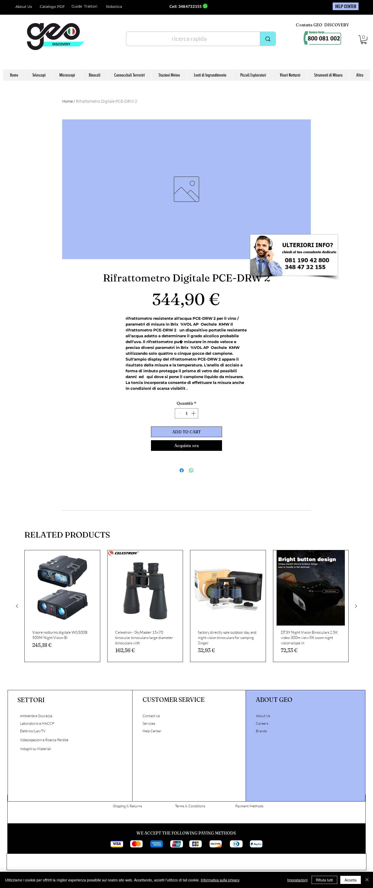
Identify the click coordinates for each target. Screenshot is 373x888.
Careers (262, 723)
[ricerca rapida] (268, 39)
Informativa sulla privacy (220, 879)
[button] (364, 39)
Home (67, 101)
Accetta (351, 879)
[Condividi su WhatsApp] (191, 470)
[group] (186, 606)
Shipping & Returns (127, 806)
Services (149, 723)
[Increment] (193, 413)
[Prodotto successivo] (356, 606)
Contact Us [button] (151, 716)
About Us (23, 6)
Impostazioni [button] (297, 879)
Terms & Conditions (190, 806)
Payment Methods (249, 806)
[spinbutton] (186, 413)
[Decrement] (179, 413)
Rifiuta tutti (324, 879)
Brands (261, 731)
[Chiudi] (367, 880)
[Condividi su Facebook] (182, 470)
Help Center (152, 731)
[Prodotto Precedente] (17, 606)
